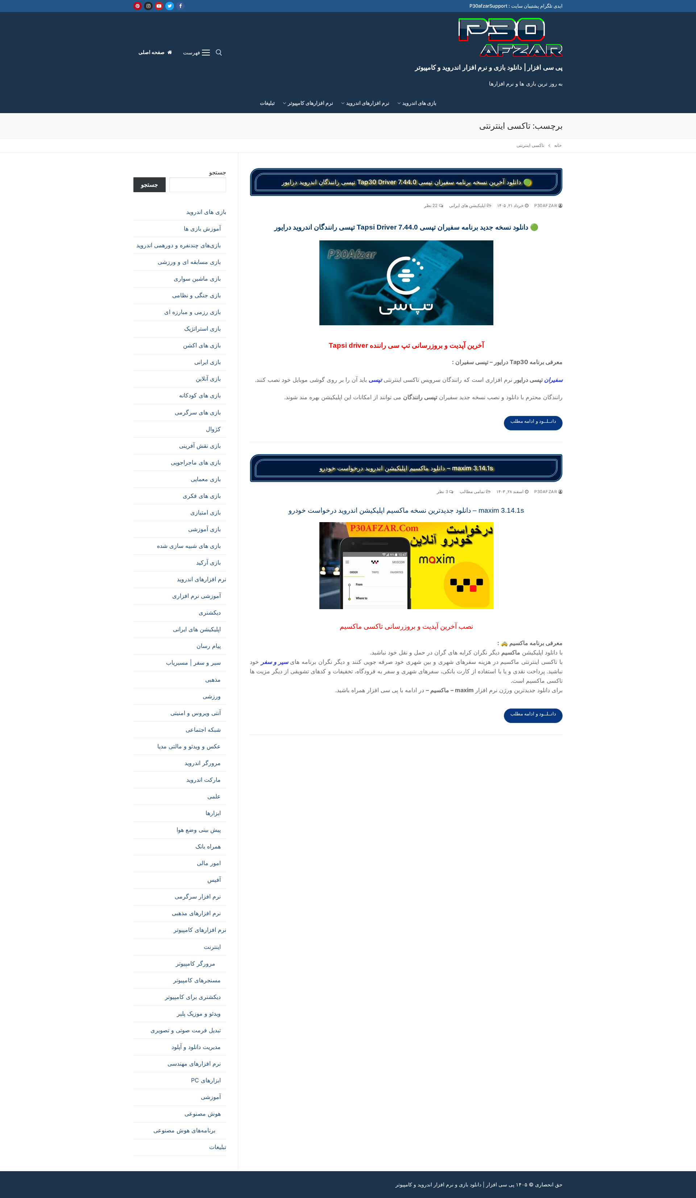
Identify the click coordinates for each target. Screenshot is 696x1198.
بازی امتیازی (205, 512)
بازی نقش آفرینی (200, 445)
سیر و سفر (274, 661)
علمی (214, 796)
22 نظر (431, 205)
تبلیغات (217, 1147)
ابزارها (213, 813)
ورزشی (212, 696)
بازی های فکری (202, 495)
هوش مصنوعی (203, 1113)
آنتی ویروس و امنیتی (195, 712)
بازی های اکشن (202, 345)
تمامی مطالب (473, 491)
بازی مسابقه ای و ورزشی (189, 261)
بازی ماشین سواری (197, 278)
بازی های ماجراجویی (196, 462)
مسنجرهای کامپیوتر (197, 980)
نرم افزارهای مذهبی (196, 913)
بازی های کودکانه (200, 395)
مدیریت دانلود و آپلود (196, 1046)
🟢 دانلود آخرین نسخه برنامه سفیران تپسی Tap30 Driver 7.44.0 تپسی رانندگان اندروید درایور (406, 182)
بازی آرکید (208, 562)
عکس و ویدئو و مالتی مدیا (189, 746)
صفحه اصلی (152, 52)
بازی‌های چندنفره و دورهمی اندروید (178, 245)
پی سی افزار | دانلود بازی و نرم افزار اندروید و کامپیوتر (489, 67)
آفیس (214, 879)
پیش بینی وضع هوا (199, 829)
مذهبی (213, 679)
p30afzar (546, 205)
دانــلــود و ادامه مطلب (533, 421)
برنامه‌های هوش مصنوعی (184, 1130)
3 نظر (443, 491)
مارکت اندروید (203, 779)
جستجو (217, 172)
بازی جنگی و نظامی (196, 295)
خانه (558, 145)
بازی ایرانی (207, 361)
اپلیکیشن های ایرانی (468, 205)
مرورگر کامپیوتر (195, 963)
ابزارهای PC (206, 1080)
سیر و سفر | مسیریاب (193, 662)
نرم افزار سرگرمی (198, 896)
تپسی (375, 379)
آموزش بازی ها (202, 228)
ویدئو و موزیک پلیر (199, 1013)
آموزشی (211, 1096)
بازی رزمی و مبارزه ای (192, 311)
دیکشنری (210, 612)
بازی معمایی (206, 479)
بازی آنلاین (208, 378)
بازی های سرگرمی (198, 412)
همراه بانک (208, 846)
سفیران (553, 379)
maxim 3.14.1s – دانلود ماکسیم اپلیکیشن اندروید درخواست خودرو (406, 468)
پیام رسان (208, 645)
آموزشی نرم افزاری (196, 595)
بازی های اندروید (206, 211)
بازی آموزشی (204, 529)
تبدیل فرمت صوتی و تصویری (185, 1030)
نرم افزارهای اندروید (201, 579)
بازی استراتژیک (202, 328)
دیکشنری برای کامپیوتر (193, 996)
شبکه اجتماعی (203, 729)
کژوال (213, 429)
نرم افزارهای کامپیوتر (200, 929)
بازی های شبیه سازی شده (189, 545)
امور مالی (209, 863)
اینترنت (212, 946)
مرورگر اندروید (203, 763)
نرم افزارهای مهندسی (194, 1063)
